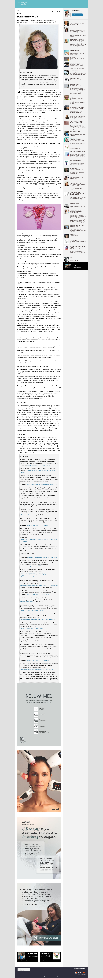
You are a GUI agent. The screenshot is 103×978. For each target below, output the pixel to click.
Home (18, 7)
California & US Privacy (67, 969)
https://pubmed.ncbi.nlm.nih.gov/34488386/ (38, 660)
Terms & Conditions (75, 969)
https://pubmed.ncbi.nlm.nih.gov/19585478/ (32, 628)
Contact (55, 969)
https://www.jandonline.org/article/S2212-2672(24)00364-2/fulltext (37, 619)
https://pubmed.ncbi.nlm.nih (27, 515)
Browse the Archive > (77, 267)
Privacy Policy (60, 969)
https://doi (44, 639)
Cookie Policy (82, 969)
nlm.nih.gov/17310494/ (38, 610)
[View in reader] (66, 16)
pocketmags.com (81, 974)
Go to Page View (77, 14)
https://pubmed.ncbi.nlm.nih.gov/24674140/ (38, 525)
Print (51, 11)
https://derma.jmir (25, 506)
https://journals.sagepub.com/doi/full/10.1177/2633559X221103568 (38, 566)
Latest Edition (25, 7)
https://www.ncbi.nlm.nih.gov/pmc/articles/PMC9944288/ (42, 557)
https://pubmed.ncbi (25, 610)
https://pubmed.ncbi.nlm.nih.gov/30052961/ (38, 465)
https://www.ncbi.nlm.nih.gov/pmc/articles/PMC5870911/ (42, 484)
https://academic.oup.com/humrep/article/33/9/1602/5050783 (36, 669)
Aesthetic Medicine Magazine (79, 968)
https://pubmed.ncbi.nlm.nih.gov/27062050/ (38, 594)
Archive (32, 7)
